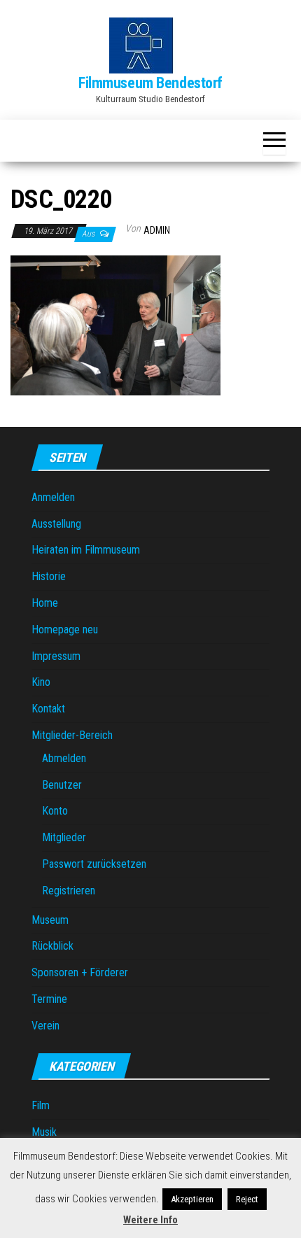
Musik (44, 1132)
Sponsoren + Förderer (79, 972)
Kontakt (48, 708)
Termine (49, 999)
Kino (40, 682)
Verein (45, 1025)
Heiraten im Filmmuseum (85, 549)
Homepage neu (64, 629)
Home (44, 603)
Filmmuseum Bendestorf (150, 83)
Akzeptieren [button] (192, 1199)
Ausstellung (56, 523)
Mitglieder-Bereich (72, 735)
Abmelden (64, 758)
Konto (55, 810)
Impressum (55, 656)
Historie (48, 576)
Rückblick (52, 945)
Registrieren (68, 890)
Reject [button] (247, 1199)
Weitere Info (150, 1220)
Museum (50, 920)
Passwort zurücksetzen (94, 864)
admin (157, 230)
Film (40, 1105)
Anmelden (53, 497)
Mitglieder (64, 837)
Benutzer (62, 785)
